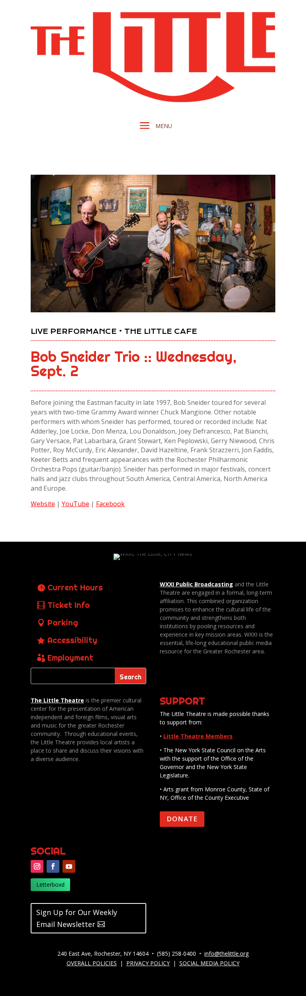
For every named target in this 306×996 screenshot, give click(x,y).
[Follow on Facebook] (53, 866)
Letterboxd (50, 884)
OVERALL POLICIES (92, 963)
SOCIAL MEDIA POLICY (209, 963)
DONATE (182, 818)
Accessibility (72, 640)
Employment (70, 658)
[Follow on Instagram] (37, 866)
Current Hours (75, 587)
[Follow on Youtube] (69, 866)
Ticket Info (68, 605)
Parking (62, 622)
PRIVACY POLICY (148, 963)
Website (43, 503)
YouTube (75, 503)
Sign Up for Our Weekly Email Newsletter (76, 918)
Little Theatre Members (198, 736)
